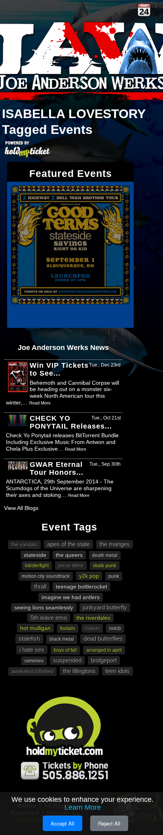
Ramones (34, 661)
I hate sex (31, 649)
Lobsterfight (37, 565)
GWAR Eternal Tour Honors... (56, 468)
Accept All (62, 823)
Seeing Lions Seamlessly (43, 607)
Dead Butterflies (103, 638)
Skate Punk (104, 565)
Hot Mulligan (35, 628)
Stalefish (29, 638)
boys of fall (65, 650)
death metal (105, 555)
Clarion (92, 628)
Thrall (40, 586)
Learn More (82, 807)
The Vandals (24, 544)
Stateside (35, 555)
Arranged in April (104, 650)
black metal (61, 639)
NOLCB (115, 628)
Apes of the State (68, 544)
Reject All (109, 823)
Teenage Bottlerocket (81, 586)
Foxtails (67, 628)
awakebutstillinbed (32, 671)
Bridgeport (104, 660)
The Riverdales (93, 618)
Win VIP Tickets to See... (59, 369)
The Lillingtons (79, 671)
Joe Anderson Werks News (63, 348)
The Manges (114, 544)
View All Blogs (21, 508)
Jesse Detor (70, 565)
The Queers (69, 555)
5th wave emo (48, 617)
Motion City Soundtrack (46, 576)
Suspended (67, 660)
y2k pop (89, 576)
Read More (40, 403)
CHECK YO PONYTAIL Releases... (71, 422)
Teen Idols (117, 671)
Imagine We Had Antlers (71, 597)
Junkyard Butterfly (105, 607)
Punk (113, 576)
